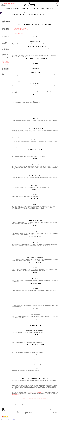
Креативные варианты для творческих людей (19, 32)
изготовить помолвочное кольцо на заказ (35, 392)
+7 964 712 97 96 (11, 3)
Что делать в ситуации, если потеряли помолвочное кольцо (5, 48)
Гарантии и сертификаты (28, 412)
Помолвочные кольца (15, 8)
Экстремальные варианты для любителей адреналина (21, 29)
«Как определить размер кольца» (43, 388)
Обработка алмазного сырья (20, 411)
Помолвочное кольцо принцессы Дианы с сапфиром (5, 40)
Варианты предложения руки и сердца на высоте (20, 28)
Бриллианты (8, 8)
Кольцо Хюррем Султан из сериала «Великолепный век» (6, 65)
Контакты (51, 8)
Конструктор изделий (28, 408)
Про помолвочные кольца (6, 24)
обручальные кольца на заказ (16, 394)
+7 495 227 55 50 (4, 3)
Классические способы (17, 26)
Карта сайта (26, 417)
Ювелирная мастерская (16, 0)
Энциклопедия (42, 8)
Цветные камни (22, 8)
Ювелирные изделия (34, 8)
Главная (2, 12)
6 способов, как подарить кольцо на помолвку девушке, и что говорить (6, 58)
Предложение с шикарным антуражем (18, 33)
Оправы (28, 8)
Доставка (4, 0)
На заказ (47, 8)
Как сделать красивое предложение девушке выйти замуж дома (22, 27)
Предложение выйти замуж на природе (19, 30)
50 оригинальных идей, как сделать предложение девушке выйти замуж (6, 61)
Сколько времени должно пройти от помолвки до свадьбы (6, 54)
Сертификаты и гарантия (9, 0)
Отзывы (56, 3)
